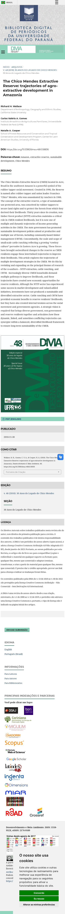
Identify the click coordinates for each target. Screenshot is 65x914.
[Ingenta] (14, 777)
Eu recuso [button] (39, 898)
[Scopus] (14, 743)
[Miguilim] (15, 727)
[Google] (16, 758)
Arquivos (16, 67)
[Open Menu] (3, 52)
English (8, 649)
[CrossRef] (37, 811)
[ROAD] (14, 811)
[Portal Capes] (15, 801)
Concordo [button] (39, 893)
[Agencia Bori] (28, 710)
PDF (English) (13, 419)
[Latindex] (13, 768)
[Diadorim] (13, 735)
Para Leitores (11, 674)
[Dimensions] (16, 785)
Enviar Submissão (17, 630)
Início (6, 67)
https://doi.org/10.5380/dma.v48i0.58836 (28, 149)
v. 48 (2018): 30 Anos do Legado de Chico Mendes (30, 70)
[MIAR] (16, 792)
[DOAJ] (11, 710)
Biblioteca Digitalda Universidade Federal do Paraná (29, 34)
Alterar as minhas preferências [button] (39, 904)
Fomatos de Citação (15, 472)
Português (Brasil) (14, 654)
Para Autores (11, 678)
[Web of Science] (16, 750)
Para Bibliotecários (13, 683)
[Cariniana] (18, 719)
